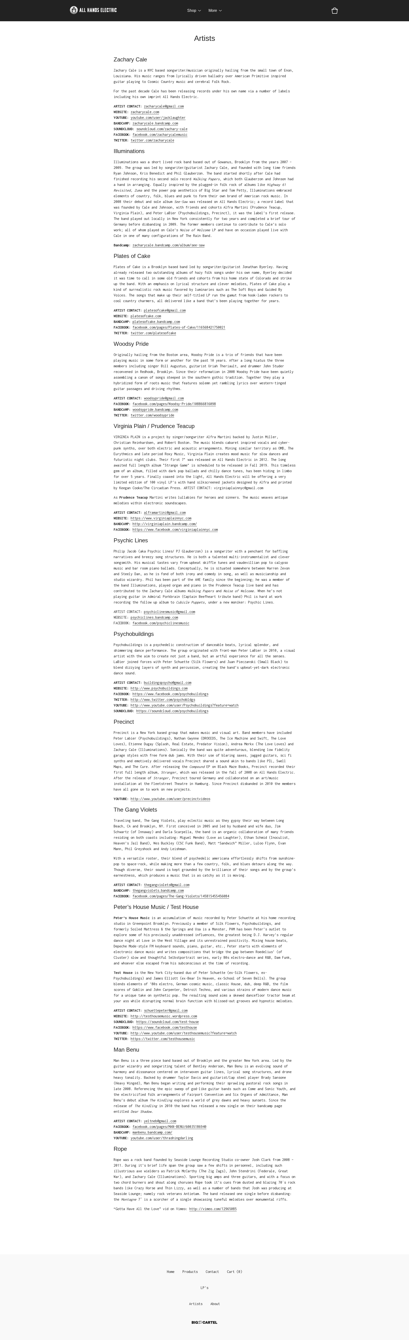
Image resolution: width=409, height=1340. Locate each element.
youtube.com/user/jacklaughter (158, 118)
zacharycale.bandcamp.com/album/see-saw (168, 245)
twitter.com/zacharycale (152, 140)
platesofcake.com (146, 316)
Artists (195, 1304)
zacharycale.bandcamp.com (155, 123)
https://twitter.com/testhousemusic (163, 1039)
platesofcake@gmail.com (165, 310)
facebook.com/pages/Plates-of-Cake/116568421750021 (179, 327)
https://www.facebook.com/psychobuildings (170, 694)
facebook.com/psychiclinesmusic (161, 623)
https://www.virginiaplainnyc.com (161, 518)
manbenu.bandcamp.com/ (152, 1132)
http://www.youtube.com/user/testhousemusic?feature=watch (184, 1033)
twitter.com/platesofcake (153, 333)
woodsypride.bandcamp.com (155, 409)
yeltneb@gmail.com (160, 1121)
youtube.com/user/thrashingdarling (162, 1138)
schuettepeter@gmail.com (165, 1010)
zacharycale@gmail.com (164, 106)
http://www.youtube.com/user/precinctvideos (170, 799)
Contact (212, 1272)
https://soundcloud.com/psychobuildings (172, 711)
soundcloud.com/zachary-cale (161, 129)
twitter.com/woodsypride (152, 415)
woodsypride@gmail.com (164, 398)
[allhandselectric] (93, 10)
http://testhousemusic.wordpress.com (164, 1016)
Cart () (234, 1272)
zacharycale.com (145, 112)
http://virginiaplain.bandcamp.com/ (165, 524)
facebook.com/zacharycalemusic (160, 135)
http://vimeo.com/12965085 (213, 1209)
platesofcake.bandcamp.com (156, 322)
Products (190, 1272)
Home (170, 1272)
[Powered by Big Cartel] (204, 1322)
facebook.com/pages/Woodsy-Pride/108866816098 (174, 404)
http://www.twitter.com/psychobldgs (163, 700)
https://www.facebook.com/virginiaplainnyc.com (175, 529)
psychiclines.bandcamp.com (154, 617)
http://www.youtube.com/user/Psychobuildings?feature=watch (185, 705)
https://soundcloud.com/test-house (167, 1022)
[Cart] (334, 10)
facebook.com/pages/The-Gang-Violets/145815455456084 (181, 896)
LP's (204, 1288)
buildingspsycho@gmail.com (167, 683)
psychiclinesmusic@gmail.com (169, 612)
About (215, 1304)
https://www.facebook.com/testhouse (165, 1027)
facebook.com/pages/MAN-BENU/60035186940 (169, 1127)
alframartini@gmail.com (165, 512)
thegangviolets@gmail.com (166, 885)
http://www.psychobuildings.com (159, 688)
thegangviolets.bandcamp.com (158, 890)
